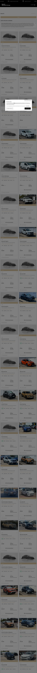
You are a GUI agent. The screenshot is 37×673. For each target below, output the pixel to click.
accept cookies (28, 108)
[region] (18, 105)
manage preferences (10, 108)
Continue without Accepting (27, 100)
